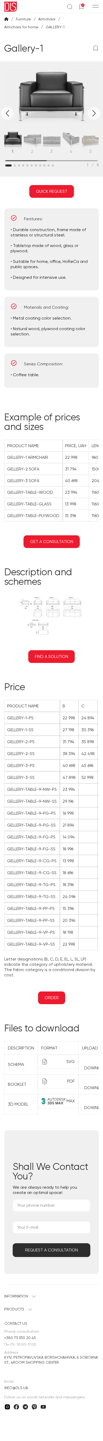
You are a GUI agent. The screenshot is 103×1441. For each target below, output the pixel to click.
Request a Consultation (51, 1250)
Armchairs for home (21, 27)
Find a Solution (51, 656)
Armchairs (46, 19)
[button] (94, 113)
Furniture (23, 19)
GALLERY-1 (55, 27)
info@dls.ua (16, 1388)
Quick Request (51, 191)
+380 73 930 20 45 (20, 1338)
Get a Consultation (51, 541)
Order (52, 997)
